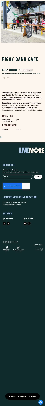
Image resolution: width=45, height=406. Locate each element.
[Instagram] (8, 223)
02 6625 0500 (8, 202)
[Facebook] (4, 223)
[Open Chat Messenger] (40, 402)
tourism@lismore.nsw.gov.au (12, 204)
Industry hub (38, 244)
